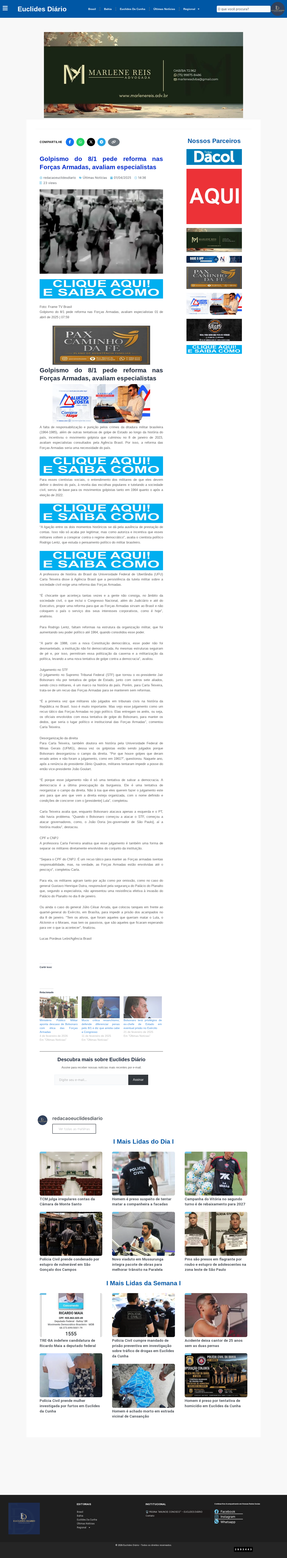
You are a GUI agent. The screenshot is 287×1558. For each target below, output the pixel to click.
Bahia (108, 9)
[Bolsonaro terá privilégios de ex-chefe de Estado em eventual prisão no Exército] (143, 1007)
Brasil (92, 9)
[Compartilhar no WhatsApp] (80, 142)
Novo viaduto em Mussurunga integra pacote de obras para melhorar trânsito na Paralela (137, 1264)
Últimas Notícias (164, 9)
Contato (150, 1515)
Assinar (138, 1079)
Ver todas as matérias (74, 1129)
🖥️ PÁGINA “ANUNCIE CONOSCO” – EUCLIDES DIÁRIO (174, 1512)
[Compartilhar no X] (91, 142)
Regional (189, 9)
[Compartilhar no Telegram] (101, 142)
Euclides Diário (42, 9)
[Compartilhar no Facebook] (70, 142)
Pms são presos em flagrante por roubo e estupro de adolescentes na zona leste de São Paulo (215, 1264)
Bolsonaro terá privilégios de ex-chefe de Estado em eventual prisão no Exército (143, 1024)
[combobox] (244, 9)
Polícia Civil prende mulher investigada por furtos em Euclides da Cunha (70, 1405)
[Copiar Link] (114, 142)
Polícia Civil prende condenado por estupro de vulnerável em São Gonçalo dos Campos (69, 1264)
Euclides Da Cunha (132, 9)
